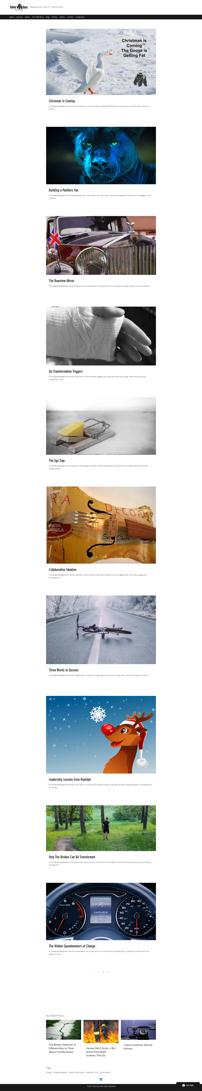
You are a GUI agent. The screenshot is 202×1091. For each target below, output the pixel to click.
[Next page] (108, 972)
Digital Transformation (76, 1072)
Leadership (89, 1072)
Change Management (60, 1072)
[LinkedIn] (101, 1079)
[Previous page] (94, 972)
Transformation (104, 1072)
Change (48, 1072)
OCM (96, 1072)
